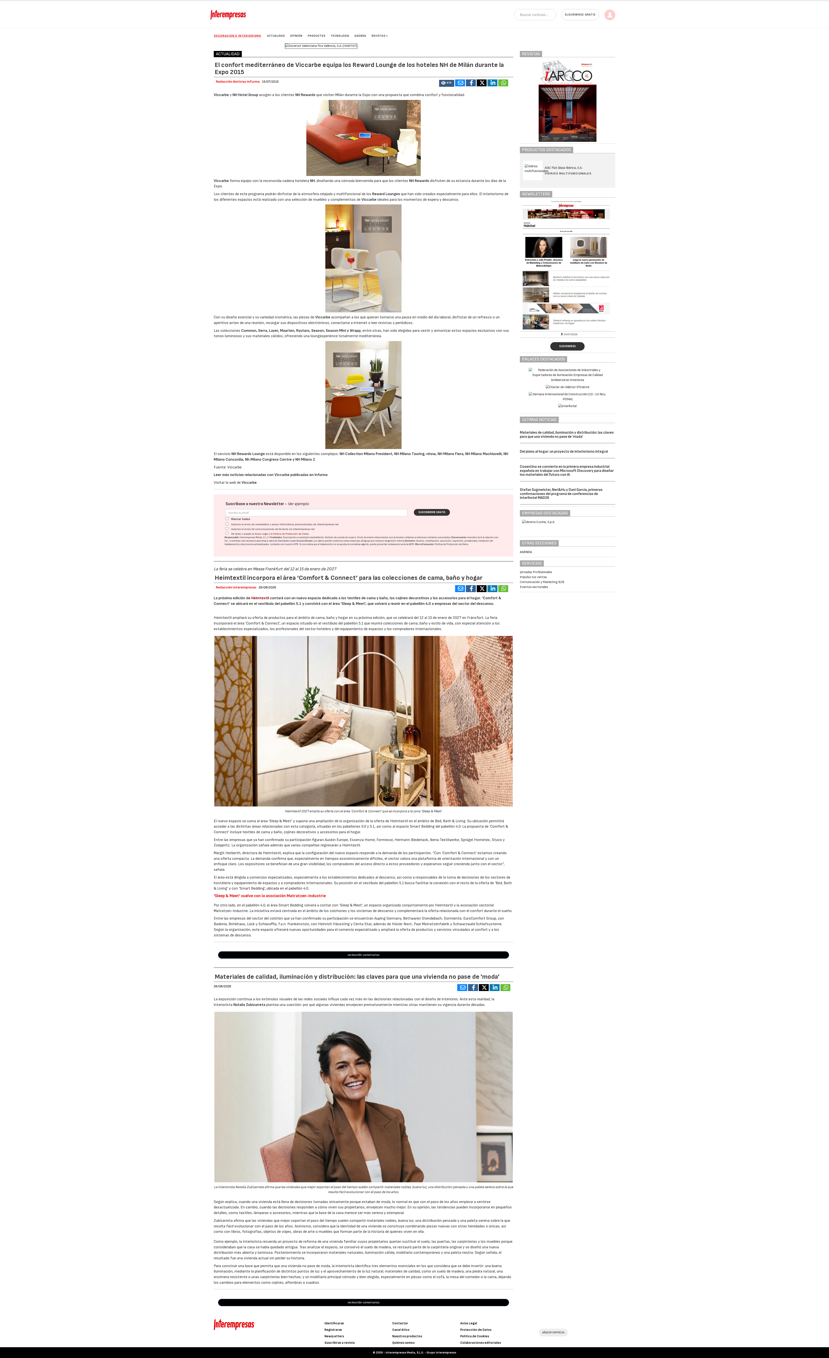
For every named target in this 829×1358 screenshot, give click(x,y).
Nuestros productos (407, 1336)
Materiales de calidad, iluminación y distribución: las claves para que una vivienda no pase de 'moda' (567, 434)
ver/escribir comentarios (364, 955)
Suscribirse (567, 346)
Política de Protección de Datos (291, 534)
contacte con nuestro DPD (284, 544)
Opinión (296, 36)
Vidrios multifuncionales (568, 173)
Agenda (360, 36)
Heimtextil (260, 598)
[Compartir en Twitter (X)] (482, 82)
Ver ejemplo (298, 503)
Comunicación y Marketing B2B (542, 582)
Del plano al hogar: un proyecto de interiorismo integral (564, 451)
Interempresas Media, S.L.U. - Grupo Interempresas (421, 1352)
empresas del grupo (360, 540)
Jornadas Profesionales (536, 572)
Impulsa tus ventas (533, 577)
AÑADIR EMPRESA (553, 1332)
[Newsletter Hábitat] (567, 265)
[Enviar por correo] (460, 82)
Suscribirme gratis (431, 512)
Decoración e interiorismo (237, 36)
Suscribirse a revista (339, 1343)
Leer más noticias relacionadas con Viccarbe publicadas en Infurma (270, 475)
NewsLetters (334, 1336)
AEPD (411, 544)
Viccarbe (249, 482)
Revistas (379, 36)
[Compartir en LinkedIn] (492, 82)
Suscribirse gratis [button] (580, 14)
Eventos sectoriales (534, 587)
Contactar (400, 1323)
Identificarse (334, 1323)
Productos (317, 36)
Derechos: (410, 540)
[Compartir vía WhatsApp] (503, 82)
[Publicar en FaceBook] (471, 82)
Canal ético (401, 1330)
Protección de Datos (475, 1330)
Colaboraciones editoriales (480, 1343)
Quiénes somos (403, 1343)
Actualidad (276, 36)
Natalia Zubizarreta (249, 1004)
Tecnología (340, 36)
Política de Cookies (474, 1336)
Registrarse (333, 1330)
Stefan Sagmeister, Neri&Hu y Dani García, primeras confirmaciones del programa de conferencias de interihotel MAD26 (561, 494)
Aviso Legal (261, 534)
